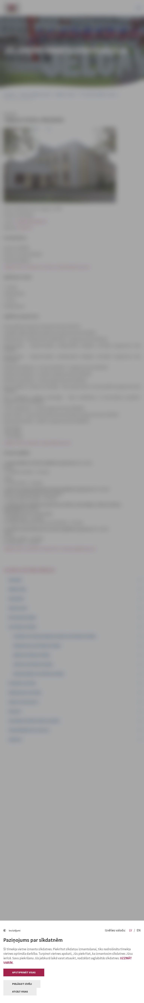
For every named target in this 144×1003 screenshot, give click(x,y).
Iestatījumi (14, 930)
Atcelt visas (20, 991)
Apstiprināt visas (24, 972)
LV (131, 930)
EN (139, 930)
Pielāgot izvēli (22, 984)
